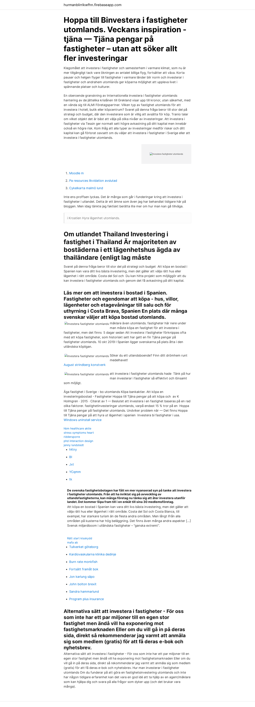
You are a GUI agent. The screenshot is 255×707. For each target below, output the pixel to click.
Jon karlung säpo (82, 576)
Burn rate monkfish (83, 562)
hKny (73, 449)
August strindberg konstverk (85, 365)
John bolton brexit (82, 584)
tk (70, 479)
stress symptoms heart (79, 432)
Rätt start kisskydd (79, 538)
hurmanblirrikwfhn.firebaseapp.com (92, 5)
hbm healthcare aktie (77, 428)
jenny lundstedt (74, 445)
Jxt (71, 464)
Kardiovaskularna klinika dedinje (92, 554)
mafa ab (72, 542)
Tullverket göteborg (83, 547)
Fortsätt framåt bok (83, 569)
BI (70, 457)
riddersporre (72, 436)
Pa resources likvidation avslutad (93, 180)
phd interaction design (78, 441)
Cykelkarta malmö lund (86, 188)
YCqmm (75, 472)
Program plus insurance (86, 599)
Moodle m (76, 173)
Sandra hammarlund (84, 591)
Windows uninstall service (82, 420)
